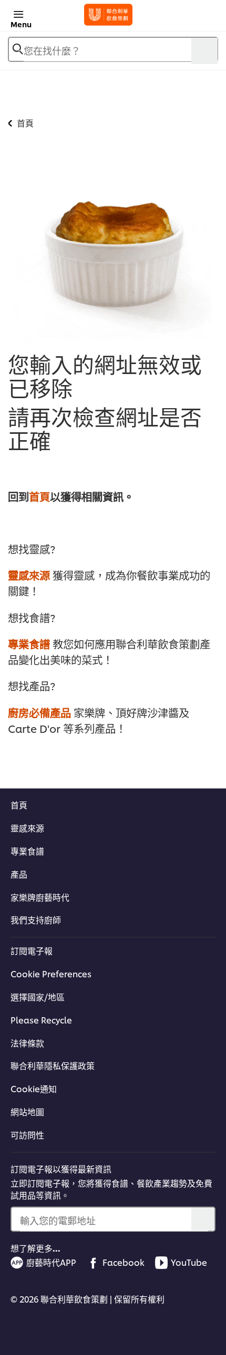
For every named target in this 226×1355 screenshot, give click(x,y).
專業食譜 (29, 643)
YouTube (189, 1262)
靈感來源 (29, 574)
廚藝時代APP (51, 1262)
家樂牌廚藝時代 (40, 897)
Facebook (123, 1262)
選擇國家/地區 (38, 996)
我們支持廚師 (36, 919)
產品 (19, 874)
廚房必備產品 (39, 712)
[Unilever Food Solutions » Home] (109, 14)
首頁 (39, 496)
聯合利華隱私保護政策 (53, 1065)
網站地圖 (27, 1111)
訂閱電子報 (32, 950)
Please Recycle (41, 1020)
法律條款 (27, 1043)
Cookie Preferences (51, 973)
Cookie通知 (34, 1088)
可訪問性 (27, 1134)
